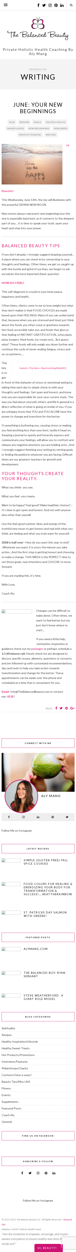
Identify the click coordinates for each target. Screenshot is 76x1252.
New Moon (60, 128)
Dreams (24, 122)
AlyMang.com (36, 948)
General (7, 1121)
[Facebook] (9, 817)
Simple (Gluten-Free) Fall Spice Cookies (46, 862)
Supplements (10, 1101)
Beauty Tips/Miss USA (16, 1081)
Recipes (7, 1035)
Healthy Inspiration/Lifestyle (20, 1041)
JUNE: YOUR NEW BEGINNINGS (38, 107)
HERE (10, 696)
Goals (37, 122)
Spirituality (8, 1028)
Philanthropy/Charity (15, 1068)
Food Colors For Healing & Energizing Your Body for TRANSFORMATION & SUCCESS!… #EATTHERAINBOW (48, 889)
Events (6, 1095)
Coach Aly (8, 1115)
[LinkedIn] (38, 817)
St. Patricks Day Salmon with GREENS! (45, 914)
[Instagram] (23, 817)
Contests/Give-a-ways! (17, 1075)
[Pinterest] (52, 817)
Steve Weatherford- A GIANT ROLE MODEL (43, 997)
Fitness (6, 1088)
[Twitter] (67, 817)
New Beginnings (39, 128)
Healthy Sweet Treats (16, 1048)
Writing (51, 134)
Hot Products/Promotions (18, 1055)
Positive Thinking (30, 134)
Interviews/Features (15, 1061)
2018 (12, 122)
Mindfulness (15, 128)
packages (37, 648)
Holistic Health (55, 122)
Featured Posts (11, 1108)
